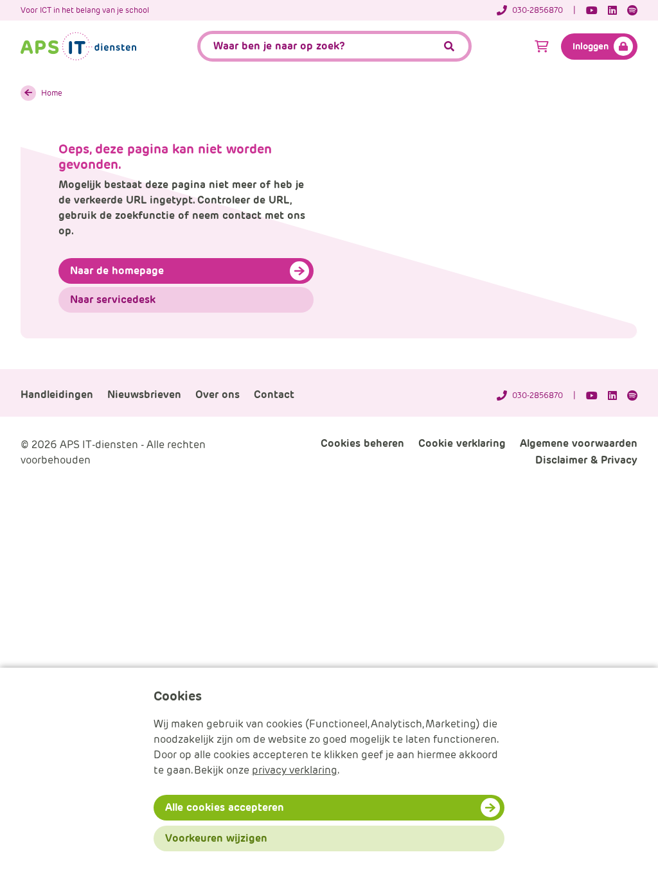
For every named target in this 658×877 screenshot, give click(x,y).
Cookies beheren (362, 443)
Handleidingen (57, 394)
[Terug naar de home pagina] (78, 46)
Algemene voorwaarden (578, 443)
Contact (274, 394)
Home (51, 93)
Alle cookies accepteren (224, 807)
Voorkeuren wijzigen (216, 838)
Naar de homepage (117, 270)
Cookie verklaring (462, 443)
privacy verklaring (294, 770)
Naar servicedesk (113, 299)
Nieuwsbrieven (144, 394)
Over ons (217, 394)
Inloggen (591, 46)
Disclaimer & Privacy (586, 460)
